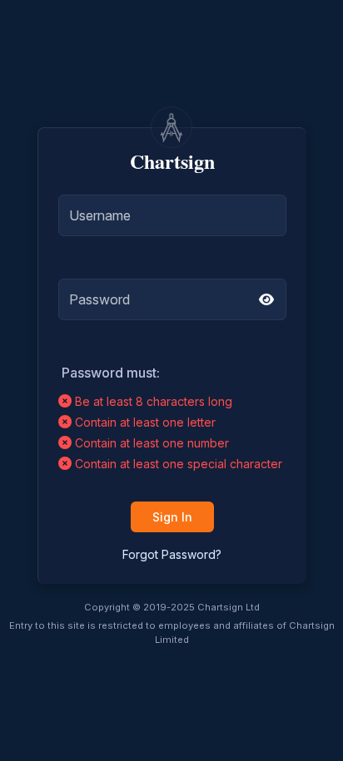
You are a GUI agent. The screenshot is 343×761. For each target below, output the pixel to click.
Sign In (172, 517)
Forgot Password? (171, 554)
